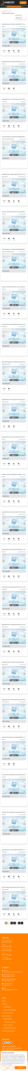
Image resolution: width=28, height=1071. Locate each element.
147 (19, 923)
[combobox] (21, 17)
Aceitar (20, 1068)
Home (5, 11)
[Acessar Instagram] (6, 1042)
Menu (24, 3)
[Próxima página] (22, 923)
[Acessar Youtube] (11, 1042)
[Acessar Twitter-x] (8, 1042)
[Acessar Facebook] (3, 1042)
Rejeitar (7, 1068)
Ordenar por (18, 15)
